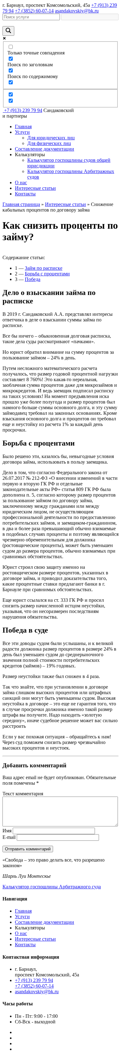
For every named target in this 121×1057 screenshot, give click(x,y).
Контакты (25, 193)
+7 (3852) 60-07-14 (34, 10)
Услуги (22, 132)
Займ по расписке (43, 268)
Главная (23, 126)
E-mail (9, 837)
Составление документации (44, 149)
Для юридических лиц (51, 137)
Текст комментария (22, 793)
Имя (6, 830)
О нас (21, 182)
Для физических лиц (49, 143)
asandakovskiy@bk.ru (77, 10)
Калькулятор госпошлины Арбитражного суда (51, 886)
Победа (32, 279)
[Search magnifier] (8, 31)
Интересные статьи (35, 188)
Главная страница (21, 204)
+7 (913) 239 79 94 (23, 110)
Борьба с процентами (47, 273)
